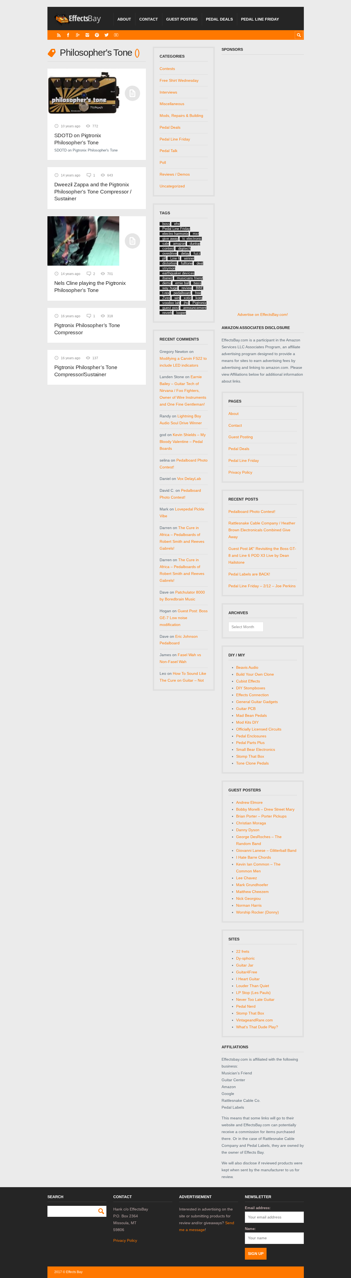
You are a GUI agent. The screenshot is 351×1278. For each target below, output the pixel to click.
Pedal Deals (219, 19)
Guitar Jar (244, 965)
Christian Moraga (251, 823)
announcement (194, 308)
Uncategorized (172, 186)
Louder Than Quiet (252, 986)
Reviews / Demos (175, 174)
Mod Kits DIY (247, 722)
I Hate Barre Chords (253, 857)
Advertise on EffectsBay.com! (262, 314)
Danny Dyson (247, 830)
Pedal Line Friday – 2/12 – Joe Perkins (262, 586)
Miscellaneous (172, 104)
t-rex (165, 293)
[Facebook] (68, 35)
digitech (184, 248)
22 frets (242, 951)
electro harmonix (175, 233)
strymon (168, 268)
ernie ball (182, 283)
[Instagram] (87, 35)
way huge (169, 288)
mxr (196, 233)
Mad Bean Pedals (251, 715)
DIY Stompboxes (250, 688)
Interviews (168, 92)
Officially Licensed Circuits (258, 729)
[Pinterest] (97, 35)
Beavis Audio (247, 667)
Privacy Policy (240, 472)
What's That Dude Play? (257, 1027)
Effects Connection (252, 695)
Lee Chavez (246, 878)
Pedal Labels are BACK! (249, 574)
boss (166, 224)
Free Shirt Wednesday (179, 80)
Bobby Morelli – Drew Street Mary (265, 809)
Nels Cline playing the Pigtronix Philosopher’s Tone (90, 286)
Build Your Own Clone (255, 674)
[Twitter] (106, 35)
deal (200, 263)
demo (166, 283)
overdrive (169, 253)
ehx (177, 224)
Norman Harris (249, 905)
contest (168, 248)
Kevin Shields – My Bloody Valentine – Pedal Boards (183, 441)
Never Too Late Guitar (255, 999)
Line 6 (175, 258)
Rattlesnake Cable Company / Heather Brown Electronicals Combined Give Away (261, 530)
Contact (148, 19)
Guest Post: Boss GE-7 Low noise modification (184, 618)
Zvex (166, 298)
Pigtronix (199, 303)
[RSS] (58, 35)
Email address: (257, 1208)
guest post (170, 308)
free (198, 293)
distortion (169, 263)
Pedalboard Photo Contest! (251, 511)
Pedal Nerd (246, 1006)
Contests (167, 68)
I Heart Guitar (248, 979)
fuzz (197, 253)
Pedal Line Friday (260, 19)
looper (181, 312)
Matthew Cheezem (252, 891)
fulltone (187, 263)
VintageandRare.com (254, 1020)
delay (185, 253)
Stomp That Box (250, 756)
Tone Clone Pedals (252, 763)
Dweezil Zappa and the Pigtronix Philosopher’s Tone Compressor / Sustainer (92, 191)
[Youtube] (116, 35)
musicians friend (190, 278)
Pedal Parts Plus (250, 742)
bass (197, 283)
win (177, 298)
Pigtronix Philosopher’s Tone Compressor (87, 328)
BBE (199, 288)
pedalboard (182, 293)
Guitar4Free (246, 972)
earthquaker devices (178, 273)
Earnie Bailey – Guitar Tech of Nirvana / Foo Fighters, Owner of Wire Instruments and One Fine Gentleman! (183, 390)
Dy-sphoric (245, 958)
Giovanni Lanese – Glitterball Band (266, 850)
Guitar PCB (246, 708)
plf (164, 258)
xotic (187, 298)
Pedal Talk (168, 150)
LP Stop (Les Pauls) (253, 992)
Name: (250, 1229)
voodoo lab (171, 303)
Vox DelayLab (189, 478)
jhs (186, 303)
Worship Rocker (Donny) (257, 912)
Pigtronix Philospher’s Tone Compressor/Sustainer (85, 370)
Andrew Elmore (249, 802)
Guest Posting (182, 19)
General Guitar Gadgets (257, 702)
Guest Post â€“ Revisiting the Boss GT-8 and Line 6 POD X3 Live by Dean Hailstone (262, 555)
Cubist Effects (248, 681)
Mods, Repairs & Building (181, 115)
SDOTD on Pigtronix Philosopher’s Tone (77, 139)
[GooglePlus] (78, 35)
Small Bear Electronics (255, 749)
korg (199, 298)
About (124, 19)
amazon (179, 243)
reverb (167, 312)
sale (165, 243)
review (187, 288)
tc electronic (192, 238)
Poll (163, 162)
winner (189, 258)
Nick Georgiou (248, 898)
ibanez (167, 278)
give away (170, 238)
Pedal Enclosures (251, 736)
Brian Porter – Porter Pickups (261, 816)
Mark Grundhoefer (252, 885)
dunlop (195, 243)
